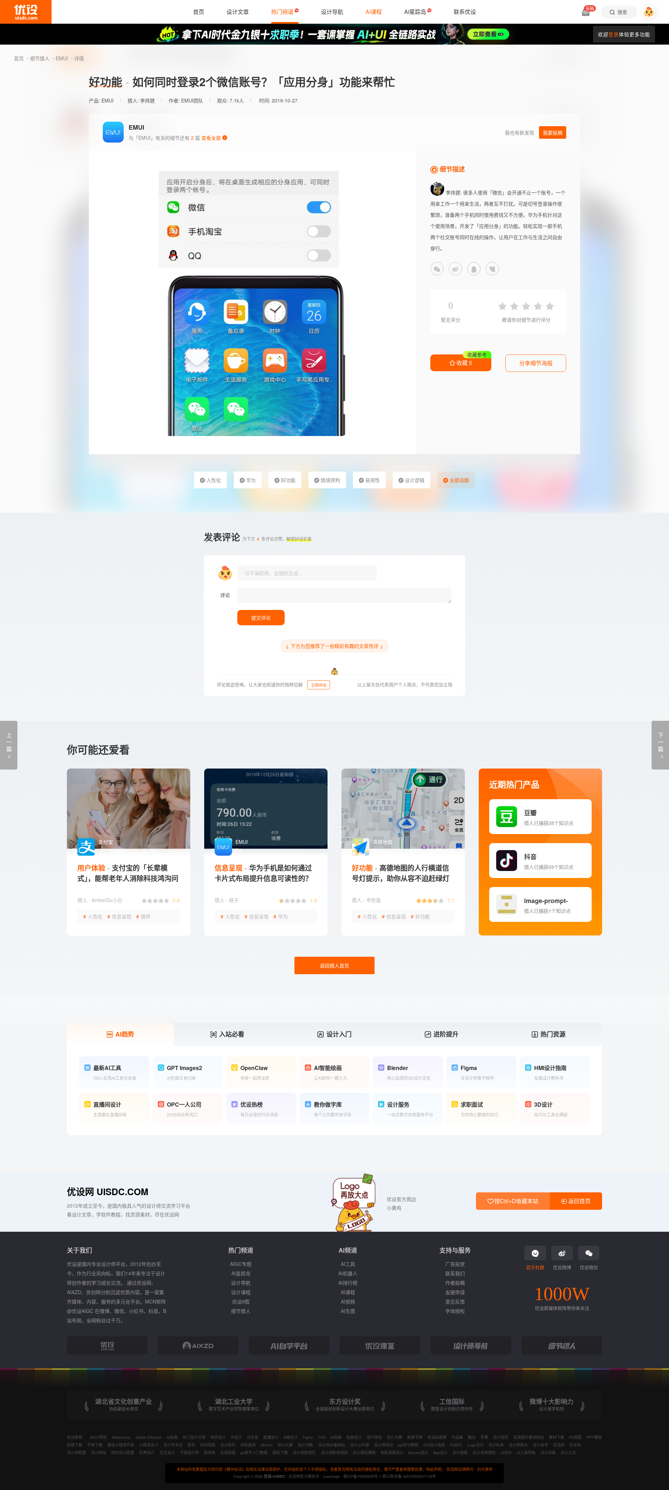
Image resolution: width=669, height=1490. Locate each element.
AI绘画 (172, 1437)
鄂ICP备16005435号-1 (362, 1476)
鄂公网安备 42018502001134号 (409, 1476)
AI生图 (348, 1310)
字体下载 (94, 1444)
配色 (191, 1444)
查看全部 (211, 137)
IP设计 (236, 1437)
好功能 (287, 479)
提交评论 (261, 617)
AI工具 (348, 1263)
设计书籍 (305, 1444)
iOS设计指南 (434, 1444)
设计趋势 (460, 1452)
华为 (250, 479)
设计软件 (228, 1444)
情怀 (143, 916)
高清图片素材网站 (528, 1437)
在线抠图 (228, 1452)
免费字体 (414, 1437)
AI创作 (506, 1452)
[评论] (344, 595)
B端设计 (291, 1437)
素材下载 (556, 1437)
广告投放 (455, 1263)
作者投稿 (455, 1282)
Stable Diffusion (149, 1437)
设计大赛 (394, 1437)
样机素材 (248, 1444)
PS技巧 (456, 1444)
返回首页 (579, 1201)
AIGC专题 (241, 1263)
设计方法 (568, 1452)
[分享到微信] (437, 268)
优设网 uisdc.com (107, 1191)
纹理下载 (74, 1444)
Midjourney (121, 1437)
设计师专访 (173, 1444)
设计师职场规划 (334, 1452)
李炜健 (147, 100)
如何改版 (207, 1444)
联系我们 (455, 1273)
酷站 (472, 1437)
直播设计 (270, 1437)
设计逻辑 (413, 479)
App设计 (440, 1452)
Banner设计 (418, 1452)
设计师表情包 (483, 1452)
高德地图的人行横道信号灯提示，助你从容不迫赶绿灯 (400, 873)
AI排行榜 (347, 1282)
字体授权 (455, 1310)
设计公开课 (359, 1444)
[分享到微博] (455, 268)
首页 (19, 58)
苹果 (484, 1437)
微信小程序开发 (120, 1444)
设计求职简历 (304, 1452)
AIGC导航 (98, 1437)
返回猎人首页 (334, 965)
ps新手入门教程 (254, 1452)
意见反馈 (455, 1301)
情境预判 (329, 479)
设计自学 (540, 1444)
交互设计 (167, 1452)
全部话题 (458, 479)
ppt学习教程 (408, 1444)
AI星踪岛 (241, 1273)
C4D (321, 1437)
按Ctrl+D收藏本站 (515, 1201)
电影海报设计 (391, 1452)
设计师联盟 (76, 1452)
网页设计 (218, 1437)
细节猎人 (40, 58)
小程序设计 (148, 1444)
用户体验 (374, 1437)
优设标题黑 (437, 1437)
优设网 (558, 1444)
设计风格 (548, 1452)
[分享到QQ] (473, 268)
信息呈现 (119, 916)
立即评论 (318, 685)
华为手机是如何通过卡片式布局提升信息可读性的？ (263, 873)
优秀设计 (146, 1452)
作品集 (457, 1437)
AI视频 (348, 1301)
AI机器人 (347, 1273)
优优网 (575, 1444)
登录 (613, 34)
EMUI (62, 58)
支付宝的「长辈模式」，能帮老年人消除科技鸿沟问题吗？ (127, 878)
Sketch (266, 1444)
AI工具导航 (526, 1452)
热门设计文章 (194, 1437)
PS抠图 (575, 1437)
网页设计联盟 (122, 1452)
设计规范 (500, 1437)
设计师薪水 (518, 1444)
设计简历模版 (364, 1452)
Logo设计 (475, 1444)
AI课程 (348, 1292)
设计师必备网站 (331, 1444)
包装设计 (354, 1437)
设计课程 (241, 1292)
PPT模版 (594, 1437)
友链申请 (455, 1292)
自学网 (209, 1452)
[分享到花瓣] (492, 268)
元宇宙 (252, 1437)
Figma (307, 1437)
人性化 (213, 479)
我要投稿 (552, 132)
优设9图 (240, 1301)
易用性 (372, 479)
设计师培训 (383, 1444)
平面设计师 (189, 1452)
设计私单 (496, 1444)
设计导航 (241, 1282)
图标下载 (280, 1452)
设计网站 (98, 1452)
